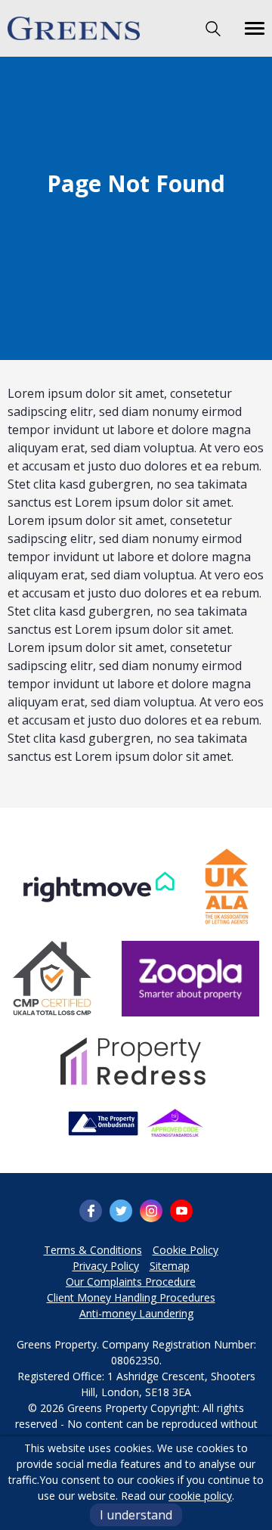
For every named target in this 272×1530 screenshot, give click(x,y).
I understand (136, 1515)
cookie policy (200, 1495)
